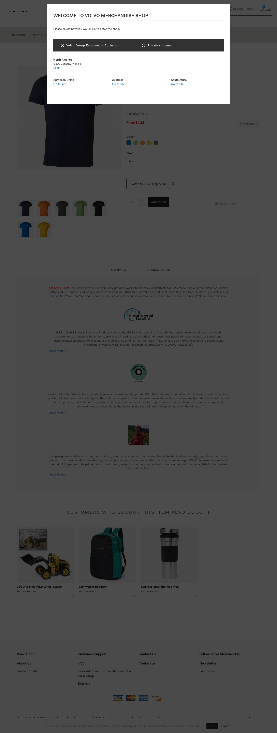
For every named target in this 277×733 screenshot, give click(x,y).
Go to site (59, 84)
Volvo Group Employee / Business (92, 45)
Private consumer (160, 45)
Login (56, 67)
